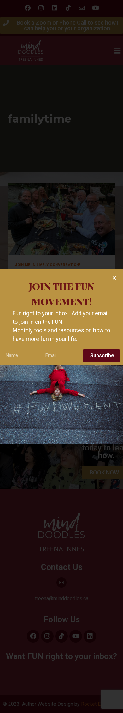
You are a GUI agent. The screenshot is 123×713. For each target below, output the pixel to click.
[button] (114, 277)
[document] (61, 356)
